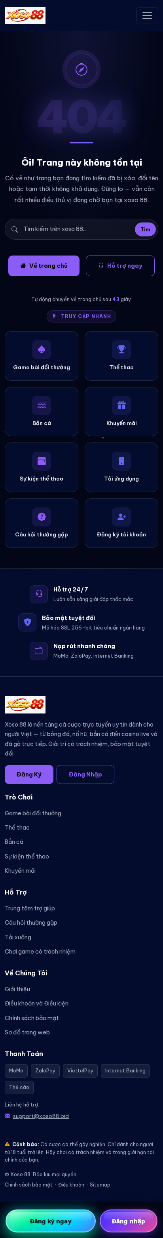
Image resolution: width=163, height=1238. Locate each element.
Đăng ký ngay (51, 1221)
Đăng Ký (29, 774)
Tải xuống (18, 937)
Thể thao (17, 827)
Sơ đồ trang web (27, 1032)
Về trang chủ (48, 265)
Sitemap (100, 1185)
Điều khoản (71, 1185)
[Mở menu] (147, 15)
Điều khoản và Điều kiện (36, 1003)
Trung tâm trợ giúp (30, 908)
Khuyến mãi (20, 870)
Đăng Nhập (85, 774)
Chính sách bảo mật (32, 1018)
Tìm (145, 229)
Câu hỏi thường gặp (31, 922)
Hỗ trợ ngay (124, 265)
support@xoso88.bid (41, 1116)
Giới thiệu (17, 989)
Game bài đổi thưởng (33, 813)
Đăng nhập (128, 1221)
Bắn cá (14, 841)
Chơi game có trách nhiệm (40, 951)
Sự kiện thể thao (27, 856)
